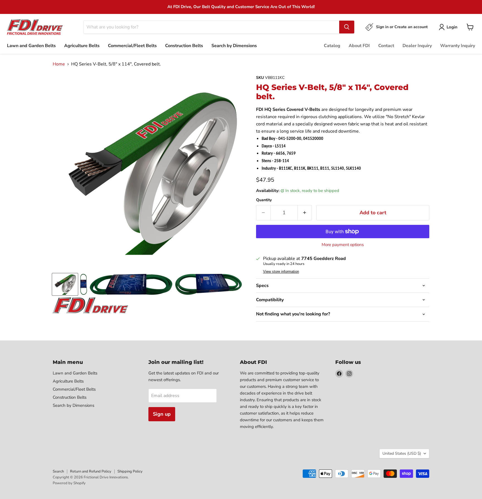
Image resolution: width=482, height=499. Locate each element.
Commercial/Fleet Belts (132, 46)
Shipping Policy (130, 471)
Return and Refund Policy (90, 471)
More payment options (343, 244)
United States (401, 453)
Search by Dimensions (234, 46)
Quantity (264, 200)
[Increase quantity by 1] (305, 212)
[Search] (346, 27)
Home (59, 64)
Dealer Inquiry (417, 46)
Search (58, 471)
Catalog (332, 46)
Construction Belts (184, 46)
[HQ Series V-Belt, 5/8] (65, 284)
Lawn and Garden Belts (31, 46)
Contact (386, 46)
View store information (281, 272)
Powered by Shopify (69, 483)
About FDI (359, 46)
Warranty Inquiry (457, 46)
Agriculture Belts (82, 46)
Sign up (162, 414)
